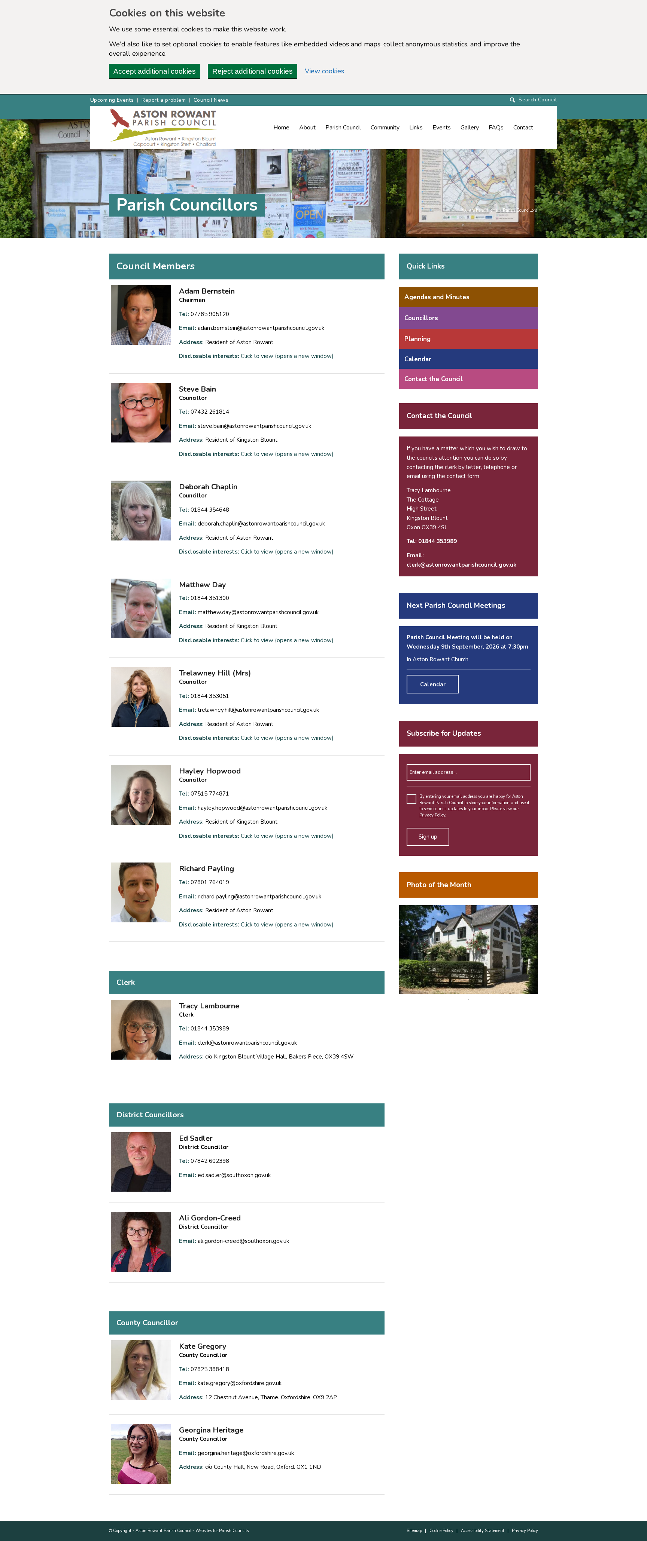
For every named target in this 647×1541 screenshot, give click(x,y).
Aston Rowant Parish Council (163, 1531)
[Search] (533, 100)
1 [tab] (469, 999)
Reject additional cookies (252, 71)
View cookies (324, 71)
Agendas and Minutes (437, 297)
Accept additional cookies (154, 71)
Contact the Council (433, 379)
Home (492, 210)
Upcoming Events (112, 100)
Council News (211, 100)
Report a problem (164, 100)
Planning (417, 339)
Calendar (417, 359)
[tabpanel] (468, 949)
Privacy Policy (432, 815)
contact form (463, 476)
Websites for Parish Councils (222, 1531)
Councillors (421, 318)
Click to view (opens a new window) (287, 356)
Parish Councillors (187, 205)
